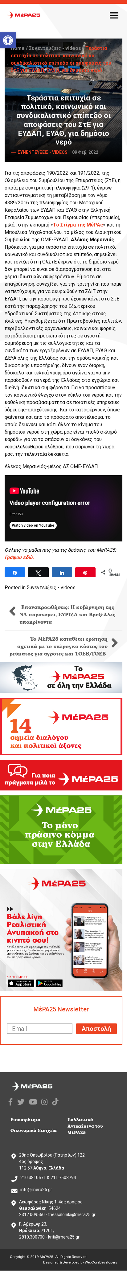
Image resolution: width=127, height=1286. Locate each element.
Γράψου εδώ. (19, 557)
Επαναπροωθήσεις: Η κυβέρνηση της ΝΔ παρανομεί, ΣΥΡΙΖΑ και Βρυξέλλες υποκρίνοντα (67, 615)
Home (18, 48)
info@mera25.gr (36, 1189)
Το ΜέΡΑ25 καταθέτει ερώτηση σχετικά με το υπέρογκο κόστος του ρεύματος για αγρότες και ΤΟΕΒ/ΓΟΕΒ (59, 646)
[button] (8, 40)
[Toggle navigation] (114, 15)
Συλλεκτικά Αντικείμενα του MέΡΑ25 (85, 1126)
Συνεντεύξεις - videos (55, 48)
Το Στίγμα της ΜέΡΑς (78, 225)
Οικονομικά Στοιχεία (33, 1130)
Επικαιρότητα (25, 1120)
